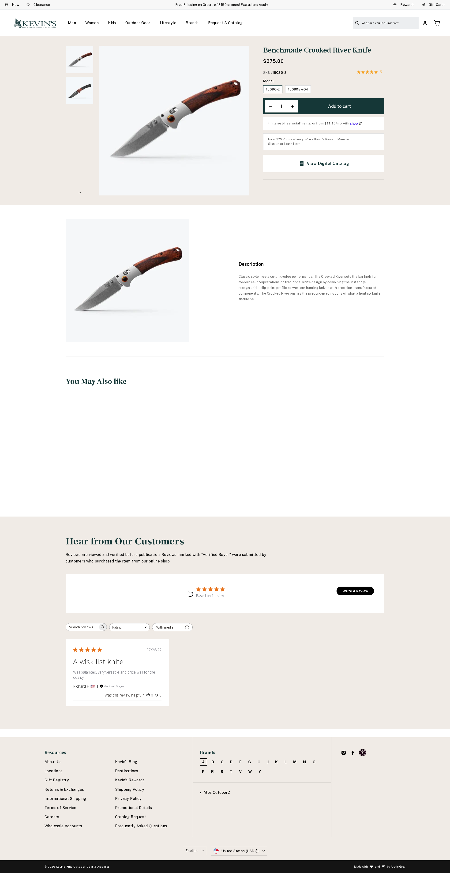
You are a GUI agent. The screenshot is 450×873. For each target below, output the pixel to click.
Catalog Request (130, 817)
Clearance (42, 5)
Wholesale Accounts (63, 826)
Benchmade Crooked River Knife (95, 463)
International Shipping (65, 798)
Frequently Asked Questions (141, 826)
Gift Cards (437, 5)
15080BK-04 (298, 89)
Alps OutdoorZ (216, 792)
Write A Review (355, 591)
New (15, 5)
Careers (52, 817)
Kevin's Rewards (130, 780)
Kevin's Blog (126, 762)
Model (268, 81)
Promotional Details (133, 808)
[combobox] (129, 627)
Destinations (126, 771)
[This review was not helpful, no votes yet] (156, 695)
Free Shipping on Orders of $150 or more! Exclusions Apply (221, 5)
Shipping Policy (129, 789)
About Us (53, 762)
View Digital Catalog (328, 163)
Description (251, 264)
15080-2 (273, 89)
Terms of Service (60, 808)
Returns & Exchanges (64, 789)
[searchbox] (82, 627)
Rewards (407, 5)
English (191, 851)
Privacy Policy (128, 798)
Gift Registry (57, 780)
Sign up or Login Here (284, 144)
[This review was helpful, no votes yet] (148, 695)
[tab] (310, 288)
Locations (54, 771)
